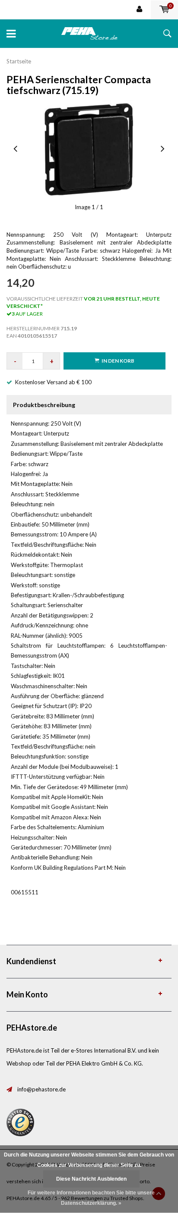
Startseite (18, 61)
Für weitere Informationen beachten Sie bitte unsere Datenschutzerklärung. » (91, 1198)
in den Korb (118, 360)
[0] (164, 9)
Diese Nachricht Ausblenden (91, 1179)
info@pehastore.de (41, 1089)
